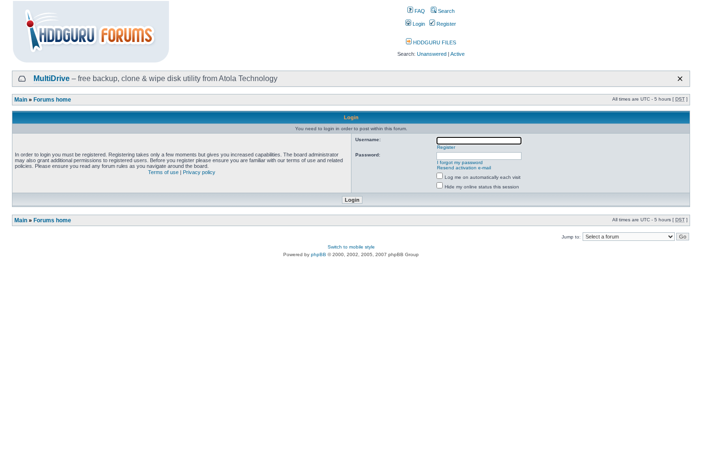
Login (418, 24)
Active (457, 54)
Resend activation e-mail (464, 167)
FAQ (419, 11)
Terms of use (163, 172)
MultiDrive (51, 78)
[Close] (680, 78)
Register (445, 24)
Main (20, 99)
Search (445, 11)
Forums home (52, 99)
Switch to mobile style (351, 246)
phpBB (318, 254)
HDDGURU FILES (434, 42)
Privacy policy (199, 172)
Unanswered (432, 54)
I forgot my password (460, 162)
